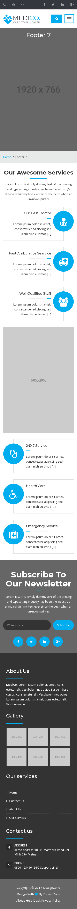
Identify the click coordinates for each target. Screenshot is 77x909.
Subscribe (63, 625)
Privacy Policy (51, 900)
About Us (15, 809)
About (20, 900)
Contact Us (16, 801)
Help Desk (33, 900)
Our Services (17, 818)
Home (7, 157)
